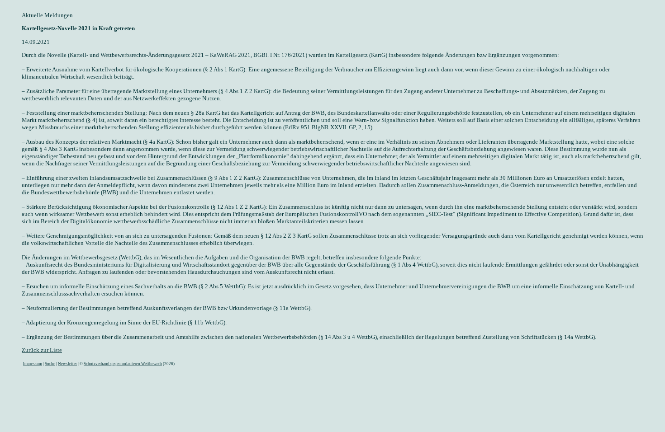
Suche (50, 364)
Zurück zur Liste (42, 350)
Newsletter (67, 364)
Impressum (32, 364)
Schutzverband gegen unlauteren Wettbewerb (123, 364)
